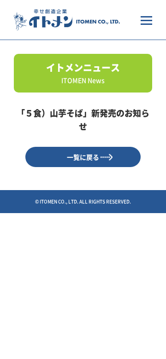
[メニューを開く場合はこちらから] (146, 19)
